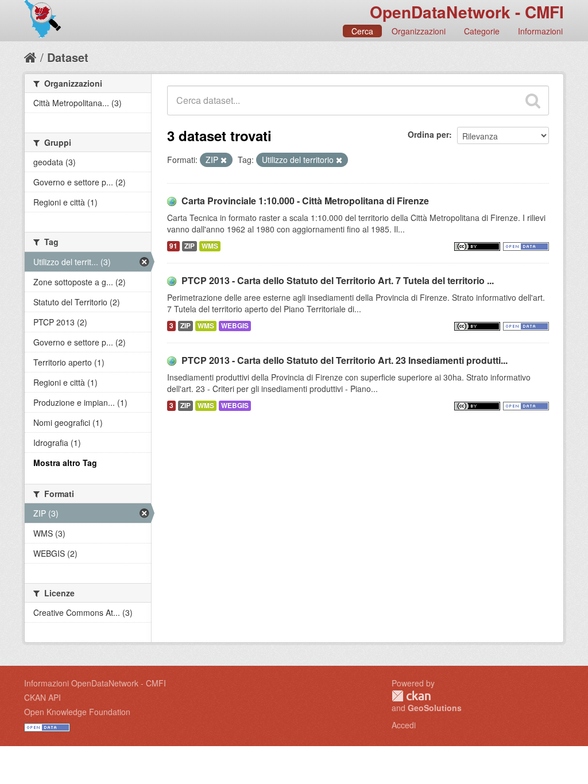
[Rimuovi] (223, 160)
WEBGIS (235, 326)
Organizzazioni (419, 31)
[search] (532, 100)
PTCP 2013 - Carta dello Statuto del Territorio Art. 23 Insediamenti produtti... (344, 360)
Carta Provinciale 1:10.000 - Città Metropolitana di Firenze (305, 200)
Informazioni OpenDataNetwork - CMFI (95, 683)
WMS (210, 246)
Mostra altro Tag (65, 462)
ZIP (189, 246)
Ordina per (428, 134)
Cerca (362, 31)
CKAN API (42, 697)
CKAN (411, 696)
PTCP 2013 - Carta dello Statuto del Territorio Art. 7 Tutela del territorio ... (337, 280)
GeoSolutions (435, 707)
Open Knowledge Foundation (77, 711)
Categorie (482, 31)
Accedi (404, 725)
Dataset (67, 57)
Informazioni (540, 31)
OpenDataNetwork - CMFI (467, 12)
